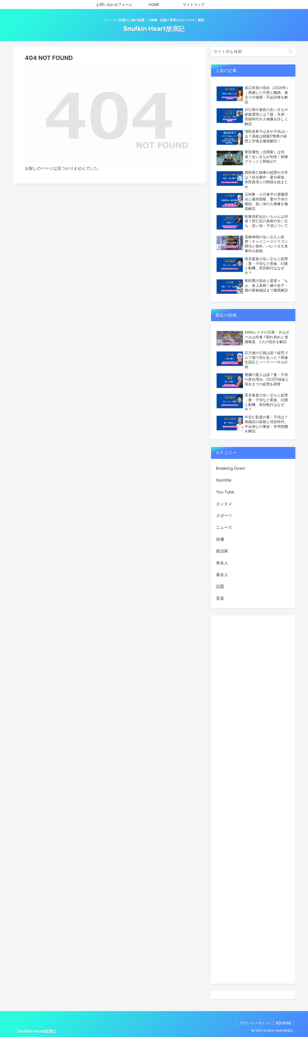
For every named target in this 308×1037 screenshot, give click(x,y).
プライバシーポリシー (255, 1023)
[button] (291, 51)
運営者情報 (283, 1023)
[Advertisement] (253, 800)
